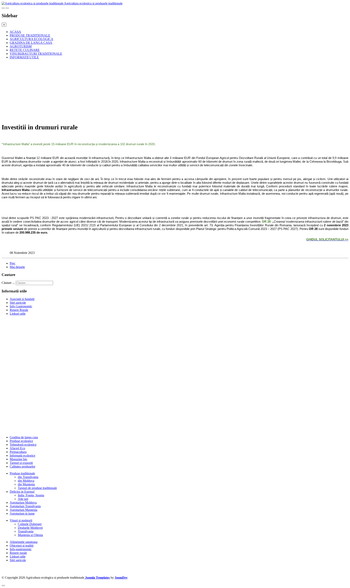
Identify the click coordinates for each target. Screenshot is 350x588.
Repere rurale (18, 553)
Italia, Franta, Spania (31, 495)
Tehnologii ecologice (23, 444)
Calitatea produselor (22, 466)
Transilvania (25, 531)
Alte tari (23, 499)
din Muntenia (26, 484)
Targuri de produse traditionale (37, 488)
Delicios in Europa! (22, 491)
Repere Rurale (19, 310)
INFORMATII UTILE (24, 57)
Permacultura (18, 452)
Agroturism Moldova (23, 502)
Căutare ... (8, 282)
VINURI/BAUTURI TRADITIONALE (36, 53)
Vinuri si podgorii (21, 520)
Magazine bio (18, 459)
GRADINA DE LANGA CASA (31, 42)
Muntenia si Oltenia (30, 535)
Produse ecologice (21, 441)
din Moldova (26, 480)
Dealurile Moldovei (30, 527)
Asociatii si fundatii (22, 299)
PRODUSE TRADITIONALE (30, 35)
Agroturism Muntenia (23, 510)
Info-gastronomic (21, 549)
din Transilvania (28, 477)
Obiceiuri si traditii (21, 545)
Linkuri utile (18, 313)
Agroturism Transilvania (25, 506)
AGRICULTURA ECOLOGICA (31, 39)
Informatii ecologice (22, 455)
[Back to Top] (3, 585)
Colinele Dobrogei (30, 524)
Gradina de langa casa (24, 437)
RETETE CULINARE (25, 50)
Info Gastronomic (21, 306)
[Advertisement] (123, 90)
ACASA (15, 31)
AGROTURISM (21, 46)
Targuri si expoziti (21, 463)
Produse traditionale (22, 473)
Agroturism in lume (22, 513)
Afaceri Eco (17, 448)
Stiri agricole (18, 302)
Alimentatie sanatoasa (23, 542)
